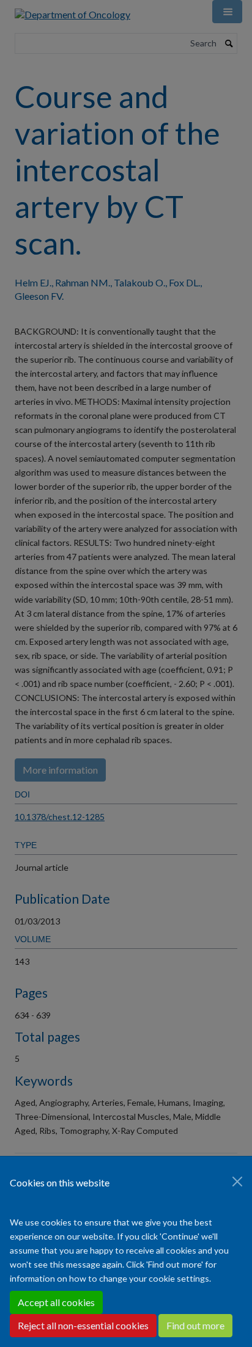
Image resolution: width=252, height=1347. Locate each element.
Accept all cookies (56, 1302)
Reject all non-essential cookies (83, 1325)
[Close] (237, 1181)
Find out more (195, 1325)
